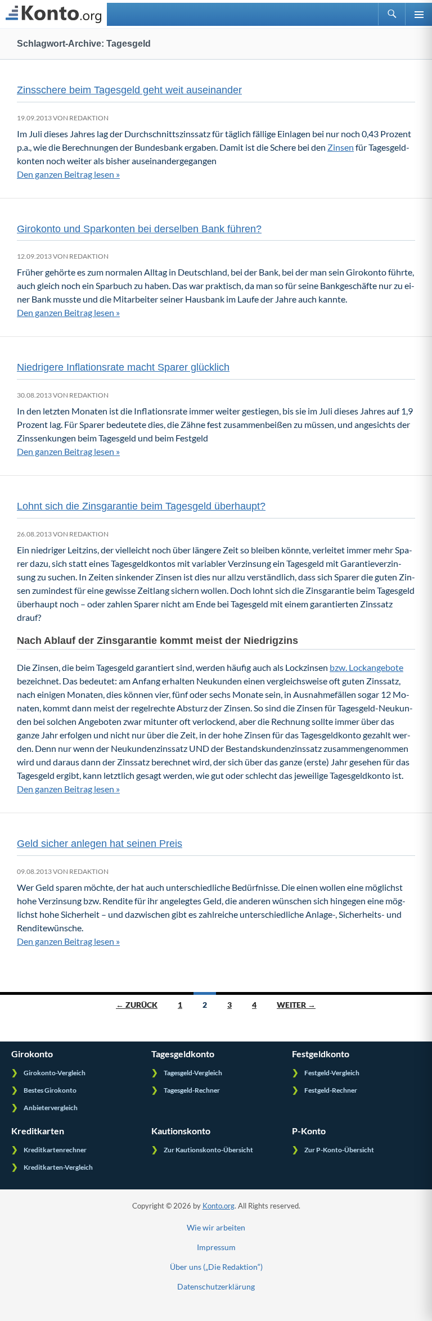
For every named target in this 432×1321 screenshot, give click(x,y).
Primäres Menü (418, 14)
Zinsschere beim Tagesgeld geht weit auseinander (129, 90)
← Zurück (137, 1004)
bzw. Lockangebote (366, 667)
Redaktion (89, 118)
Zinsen (340, 147)
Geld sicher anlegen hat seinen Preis (99, 843)
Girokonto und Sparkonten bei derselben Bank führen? (139, 229)
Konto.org (218, 1205)
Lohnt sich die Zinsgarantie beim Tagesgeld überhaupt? (141, 506)
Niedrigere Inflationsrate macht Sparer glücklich (123, 367)
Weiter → (296, 1004)
